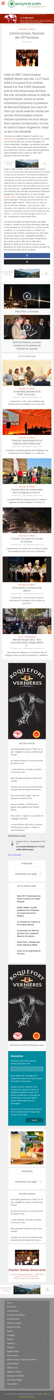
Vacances (11, 1343)
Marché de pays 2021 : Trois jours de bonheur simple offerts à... (27, 642)
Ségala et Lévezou (14, 1371)
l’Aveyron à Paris (13, 1327)
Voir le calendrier (14, 855)
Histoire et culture (14, 1323)
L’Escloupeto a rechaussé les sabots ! (27, 589)
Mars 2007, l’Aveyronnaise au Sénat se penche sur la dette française (29, 899)
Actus (20, 637)
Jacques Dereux (10, 197)
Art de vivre (11, 1307)
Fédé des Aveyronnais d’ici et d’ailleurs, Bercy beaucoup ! (27, 442)
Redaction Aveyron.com (33, 397)
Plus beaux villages (14, 1380)
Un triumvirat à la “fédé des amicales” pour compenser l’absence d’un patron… (28, 933)
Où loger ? (11, 1335)
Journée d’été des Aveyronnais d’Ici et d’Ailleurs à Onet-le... (27, 491)
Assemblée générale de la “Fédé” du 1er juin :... (27, 393)
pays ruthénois (13, 1363)
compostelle (12, 1384)
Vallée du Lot (12, 1367)
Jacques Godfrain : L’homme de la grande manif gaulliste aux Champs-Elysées (25, 807)
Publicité (10, 1347)
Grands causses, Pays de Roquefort (21, 1359)
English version (13, 1351)
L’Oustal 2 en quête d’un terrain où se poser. (27, 540)
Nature (10, 1331)
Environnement (13, 1319)
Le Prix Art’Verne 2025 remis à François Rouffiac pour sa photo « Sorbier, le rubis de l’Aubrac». (26, 827)
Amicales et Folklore (27, 29)
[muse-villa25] (27, 163)
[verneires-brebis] (27, 701)
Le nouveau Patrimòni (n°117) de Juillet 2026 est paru (30, 848)
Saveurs (10, 1339)
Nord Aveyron (12, 1355)
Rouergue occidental (15, 1376)
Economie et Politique (16, 1315)
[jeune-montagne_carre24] (27, 1147)
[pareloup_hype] (27, 18)
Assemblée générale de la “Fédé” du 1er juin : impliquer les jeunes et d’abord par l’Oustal (27, 752)
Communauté (30, 637)
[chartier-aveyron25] (27, 1263)
